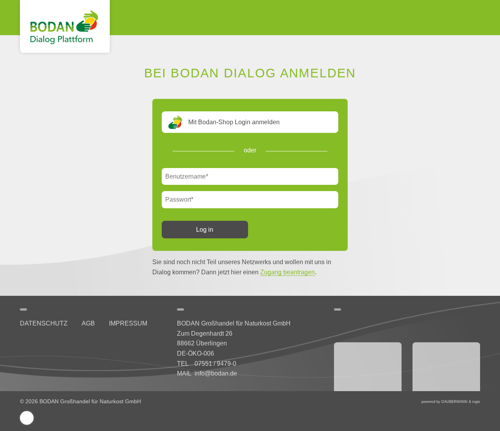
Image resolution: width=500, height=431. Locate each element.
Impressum (128, 323)
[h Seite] (21, 342)
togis (476, 402)
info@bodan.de (216, 373)
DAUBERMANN (454, 402)
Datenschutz (44, 323)
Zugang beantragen (287, 272)
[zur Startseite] (65, 26)
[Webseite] (368, 366)
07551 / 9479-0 (215, 363)
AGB (88, 323)
